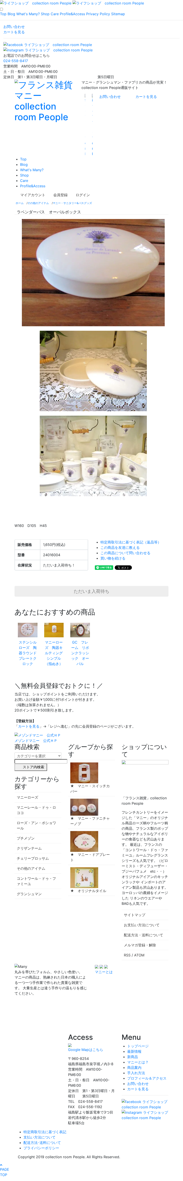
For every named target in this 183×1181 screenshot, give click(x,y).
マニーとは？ (138, 1062)
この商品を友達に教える (120, 547)
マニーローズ (27, 797)
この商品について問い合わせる (125, 553)
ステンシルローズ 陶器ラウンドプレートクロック (28, 653)
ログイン (83, 195)
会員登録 (60, 195)
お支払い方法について (142, 925)
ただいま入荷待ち (91, 591)
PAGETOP (4, 1172)
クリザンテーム (29, 848)
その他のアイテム (38, 203)
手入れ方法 (136, 1073)
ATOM (139, 955)
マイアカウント (32, 195)
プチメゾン (26, 838)
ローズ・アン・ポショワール (36, 825)
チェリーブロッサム (33, 858)
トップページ (138, 1046)
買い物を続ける (112, 558)
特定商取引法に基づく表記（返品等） (130, 542)
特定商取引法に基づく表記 (44, 1132)
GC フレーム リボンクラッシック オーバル (80, 653)
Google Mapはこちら (85, 1049)
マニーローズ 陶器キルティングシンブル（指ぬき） (54, 653)
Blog (11, 14)
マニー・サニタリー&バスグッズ (72, 203)
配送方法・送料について (143, 935)
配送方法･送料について (42, 1142)
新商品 (132, 1057)
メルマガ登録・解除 (140, 945)
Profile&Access (72, 14)
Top (3, 14)
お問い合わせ (14, 26)
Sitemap (118, 14)
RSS (127, 955)
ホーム (20, 203)
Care (55, 14)
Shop (45, 14)
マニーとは (104, 972)
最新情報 (134, 1051)
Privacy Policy (98, 14)
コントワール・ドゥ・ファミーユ (36, 881)
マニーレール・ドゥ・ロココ (36, 810)
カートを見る (14, 32)
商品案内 (134, 1067)
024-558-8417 (15, 61)
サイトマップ (134, 915)
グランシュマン (29, 894)
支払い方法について (39, 1137)
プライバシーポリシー (41, 1148)
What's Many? (28, 14)
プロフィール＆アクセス (146, 1078)
